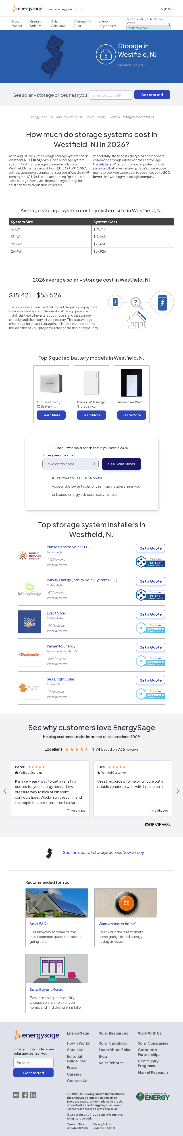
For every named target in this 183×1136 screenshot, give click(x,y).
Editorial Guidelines (76, 1058)
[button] (50, 788)
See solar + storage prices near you (50, 95)
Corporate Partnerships (149, 1052)
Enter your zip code (58, 455)
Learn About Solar (115, 1049)
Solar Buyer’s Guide (46, 989)
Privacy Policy (102, 1124)
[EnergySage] (36, 1039)
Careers (74, 1074)
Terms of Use (75, 1124)
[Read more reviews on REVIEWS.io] (158, 825)
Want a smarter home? (118, 923)
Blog (103, 1056)
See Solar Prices (121, 464)
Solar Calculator (113, 1043)
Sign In (166, 8)
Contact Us (77, 1080)
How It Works (78, 1043)
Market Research (153, 1072)
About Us (75, 1049)
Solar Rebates (111, 1062)
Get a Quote (150, 548)
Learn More (51, 415)
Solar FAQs (39, 923)
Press (72, 1067)
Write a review (57, 565)
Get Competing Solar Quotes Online (145, 21)
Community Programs (148, 1063)
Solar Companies (153, 1043)
